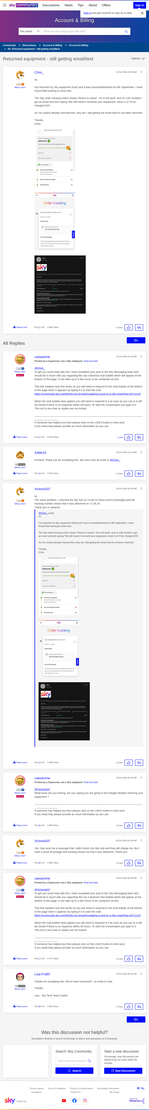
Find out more (91, 361)
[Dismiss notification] (142, 13)
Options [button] (135, 58)
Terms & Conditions (57, 1088)
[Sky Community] (23, 5)
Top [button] (142, 1088)
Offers (106, 5)
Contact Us (75, 1092)
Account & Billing (74, 20)
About (93, 5)
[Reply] (139, 327)
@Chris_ (39, 368)
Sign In (139, 5)
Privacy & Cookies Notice (81, 1088)
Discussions (51, 5)
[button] (141, 72)
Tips (81, 5)
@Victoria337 (42, 789)
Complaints (36, 1092)
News (69, 5)
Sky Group (114, 1092)
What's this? (20, 87)
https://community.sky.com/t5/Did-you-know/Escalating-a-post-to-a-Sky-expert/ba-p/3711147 (87, 394)
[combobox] (81, 31)
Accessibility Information (108, 1088)
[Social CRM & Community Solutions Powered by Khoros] (137, 1100)
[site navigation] (4, 5)
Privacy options (37, 1088)
